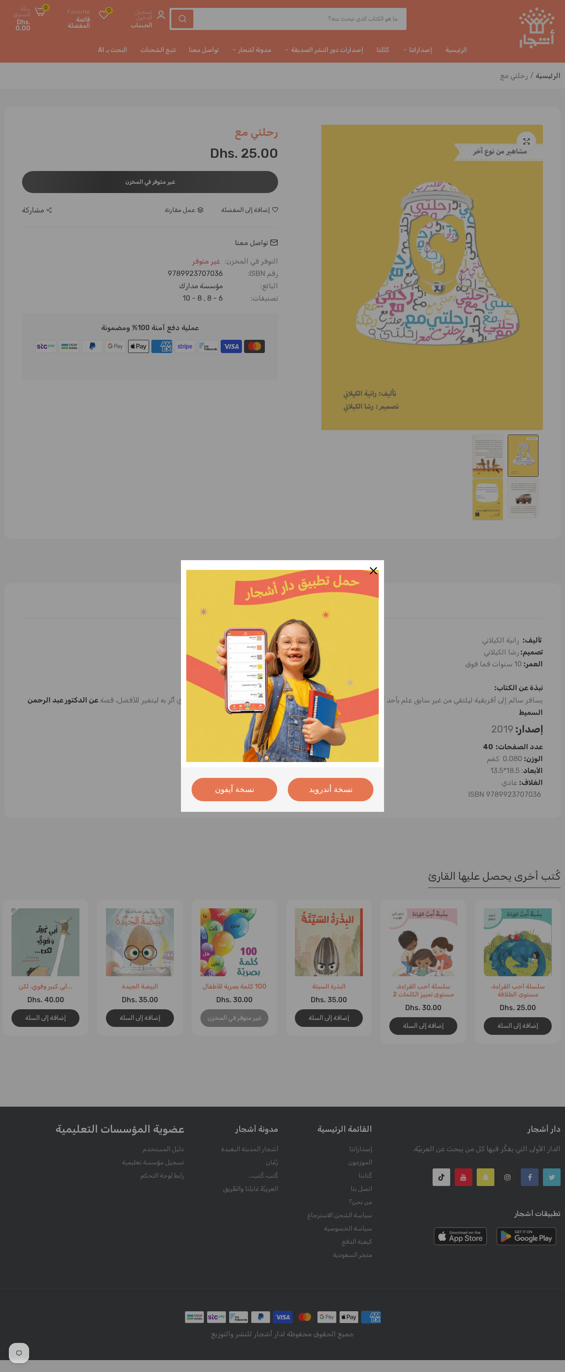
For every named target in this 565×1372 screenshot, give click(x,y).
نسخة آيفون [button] (234, 789)
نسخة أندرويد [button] (331, 789)
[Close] (373, 570)
